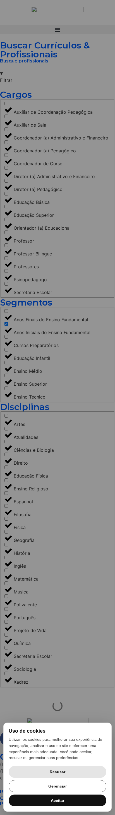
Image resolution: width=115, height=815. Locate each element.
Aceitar (57, 800)
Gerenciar (57, 786)
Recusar (57, 772)
